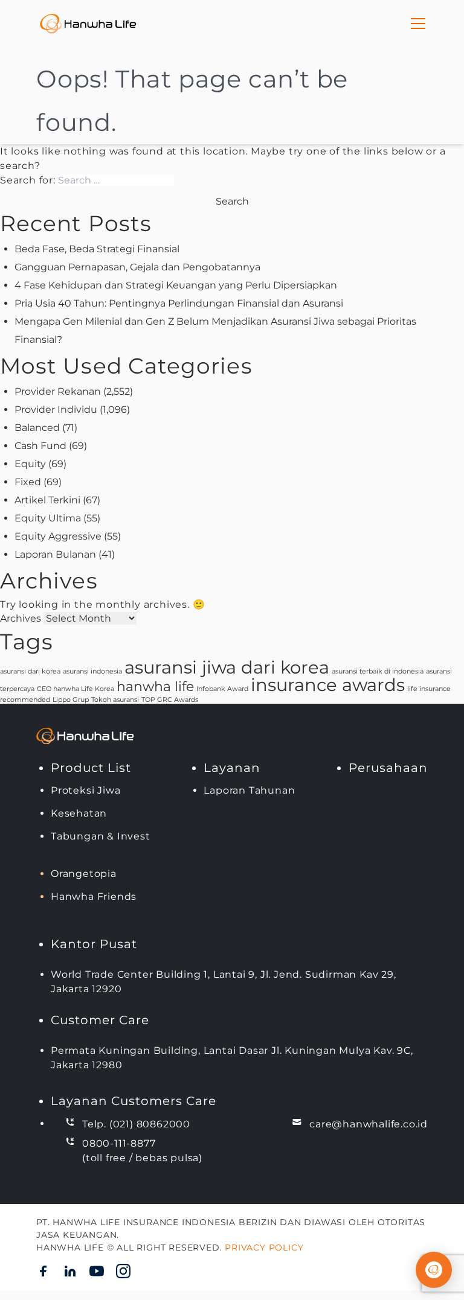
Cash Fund (40, 445)
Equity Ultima (47, 518)
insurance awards (328, 684)
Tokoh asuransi (115, 700)
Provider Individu (55, 409)
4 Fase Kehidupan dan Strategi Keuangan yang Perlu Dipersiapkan (175, 285)
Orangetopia (84, 873)
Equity (30, 464)
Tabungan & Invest (100, 836)
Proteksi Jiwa (85, 790)
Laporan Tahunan (249, 790)
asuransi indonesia (92, 671)
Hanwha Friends (94, 896)
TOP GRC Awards (169, 700)
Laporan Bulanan (55, 554)
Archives (20, 618)
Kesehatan (79, 813)
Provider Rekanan (57, 391)
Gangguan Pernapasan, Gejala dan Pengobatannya (137, 267)
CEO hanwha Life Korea (75, 689)
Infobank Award (222, 689)
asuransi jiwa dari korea (226, 667)
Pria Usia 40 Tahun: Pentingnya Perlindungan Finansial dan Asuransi (178, 303)
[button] (434, 1270)
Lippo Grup (71, 700)
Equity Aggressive (58, 536)
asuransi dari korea (30, 671)
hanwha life (155, 686)
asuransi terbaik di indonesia (378, 671)
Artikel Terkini (47, 500)
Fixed (27, 482)
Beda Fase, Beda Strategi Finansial (96, 249)
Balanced (37, 427)
